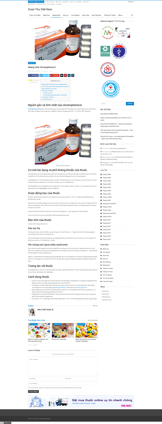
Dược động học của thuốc (49, 88)
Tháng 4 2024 (107, 184)
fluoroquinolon (82, 287)
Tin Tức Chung (51, 4)
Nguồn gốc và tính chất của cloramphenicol (54, 84)
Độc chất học (31, 4)
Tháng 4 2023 (107, 190)
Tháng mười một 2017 (109, 213)
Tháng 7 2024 (107, 181)
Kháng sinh (65, 2)
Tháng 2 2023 (107, 194)
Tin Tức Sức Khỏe (108, 278)
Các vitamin (78, 2)
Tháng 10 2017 (107, 216)
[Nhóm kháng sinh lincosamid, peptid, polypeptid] (87, 330)
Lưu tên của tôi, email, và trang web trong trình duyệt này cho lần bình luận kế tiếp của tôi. (56, 387)
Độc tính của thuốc (47, 90)
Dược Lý (72, 2)
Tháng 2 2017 (107, 239)
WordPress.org (106, 300)
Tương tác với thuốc (47, 97)
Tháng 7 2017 (107, 226)
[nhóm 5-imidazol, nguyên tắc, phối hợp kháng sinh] (39, 330)
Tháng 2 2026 (107, 174)
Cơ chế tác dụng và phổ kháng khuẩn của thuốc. (55, 86)
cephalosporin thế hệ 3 (59, 287)
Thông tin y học (108, 271)
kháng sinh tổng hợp (59, 339)
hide (58, 81)
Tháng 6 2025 (107, 177)
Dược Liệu (86, 2)
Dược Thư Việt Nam (40, 9)
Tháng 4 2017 (107, 236)
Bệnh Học (58, 2)
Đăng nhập (105, 291)
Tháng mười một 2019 (109, 203)
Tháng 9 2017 (107, 220)
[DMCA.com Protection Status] (5, 422)
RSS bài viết (105, 294)
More (120, 15)
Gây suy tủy (47, 93)
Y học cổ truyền (50, 2)
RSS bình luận (106, 297)
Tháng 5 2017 (107, 233)
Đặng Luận (105, 162)
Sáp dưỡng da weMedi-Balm (109, 114)
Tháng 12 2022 (107, 197)
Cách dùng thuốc (46, 99)
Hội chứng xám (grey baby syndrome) (55, 95)
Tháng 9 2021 (107, 200)
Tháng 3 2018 (107, 210)
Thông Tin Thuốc (41, 4)
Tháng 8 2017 (107, 223)
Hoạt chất (59, 4)
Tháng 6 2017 (107, 229)
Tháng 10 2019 (107, 207)
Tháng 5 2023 (107, 187)
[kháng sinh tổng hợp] (63, 330)
